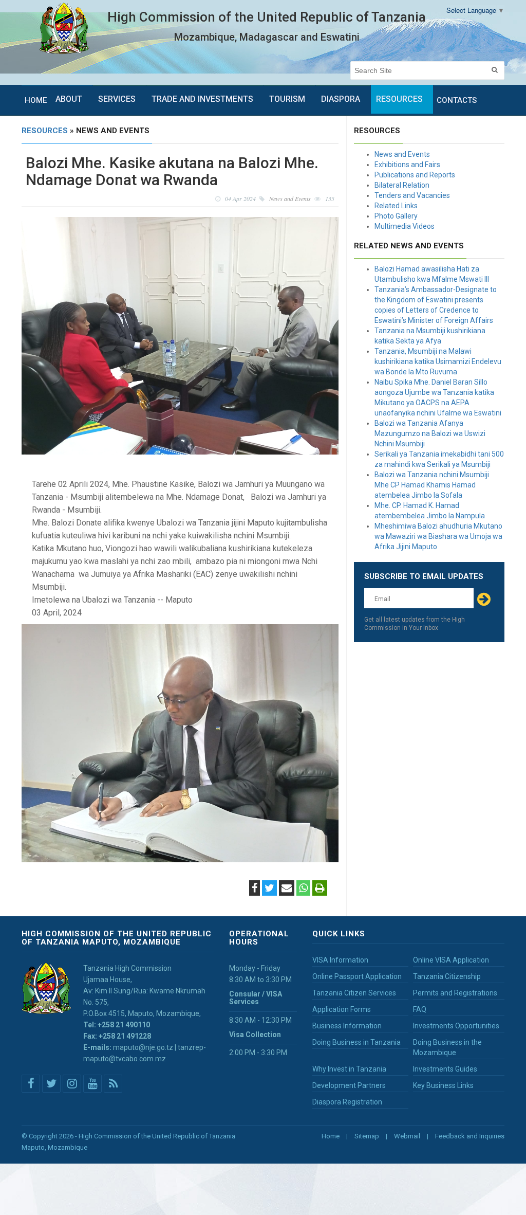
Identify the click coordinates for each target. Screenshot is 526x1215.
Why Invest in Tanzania (349, 1069)
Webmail (407, 1136)
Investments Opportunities (456, 1026)
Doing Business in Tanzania (356, 1042)
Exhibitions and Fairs (407, 164)
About (68, 99)
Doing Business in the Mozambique (447, 1047)
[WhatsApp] (303, 889)
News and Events (402, 154)
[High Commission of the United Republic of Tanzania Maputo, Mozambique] (64, 28)
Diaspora (340, 99)
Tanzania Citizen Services (354, 993)
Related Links (396, 206)
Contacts (457, 100)
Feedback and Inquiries (469, 1136)
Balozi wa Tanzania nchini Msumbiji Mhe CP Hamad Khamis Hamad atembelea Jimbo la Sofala (431, 484)
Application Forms (341, 1009)
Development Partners (349, 1085)
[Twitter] (269, 889)
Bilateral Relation (401, 185)
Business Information (347, 1026)
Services (117, 99)
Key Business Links (443, 1085)
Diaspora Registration (347, 1102)
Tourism (287, 99)
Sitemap (366, 1136)
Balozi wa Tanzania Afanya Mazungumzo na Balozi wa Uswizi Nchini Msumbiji (429, 433)
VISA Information (340, 960)
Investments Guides (445, 1069)
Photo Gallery (396, 216)
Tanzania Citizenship (447, 976)
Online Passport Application (357, 976)
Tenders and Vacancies (412, 195)
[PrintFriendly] (319, 889)
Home (36, 100)
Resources (399, 99)
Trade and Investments (202, 99)
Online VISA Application (451, 960)
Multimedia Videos (404, 226)
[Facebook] (254, 889)
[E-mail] (286, 889)
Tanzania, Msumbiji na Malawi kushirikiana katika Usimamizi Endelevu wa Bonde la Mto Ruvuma (437, 361)
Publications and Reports (414, 175)
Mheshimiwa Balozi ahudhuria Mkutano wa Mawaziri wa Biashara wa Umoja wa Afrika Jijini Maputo (438, 536)
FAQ (419, 1009)
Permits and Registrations (455, 993)
